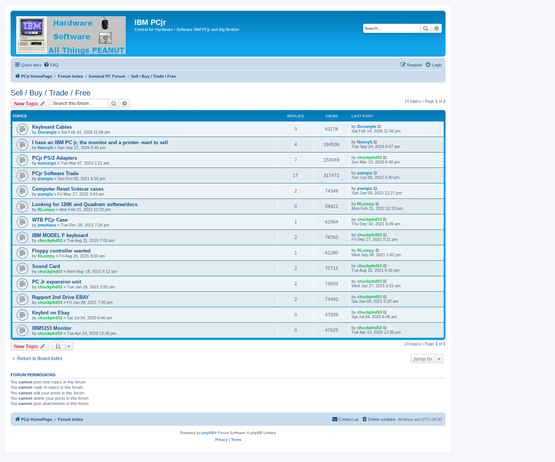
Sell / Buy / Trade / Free (51, 93)
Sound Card (46, 266)
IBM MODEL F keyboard (60, 235)
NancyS (45, 147)
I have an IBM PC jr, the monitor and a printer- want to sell (100, 142)
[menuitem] (51, 64)
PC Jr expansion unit (56, 282)
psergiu (45, 178)
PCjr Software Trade (55, 173)
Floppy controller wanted (61, 251)
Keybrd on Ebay (50, 313)
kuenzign (47, 163)
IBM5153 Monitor (51, 328)
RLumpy (46, 209)
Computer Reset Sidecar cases (67, 189)
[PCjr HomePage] (73, 33)
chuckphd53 (369, 157)
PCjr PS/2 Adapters (54, 158)
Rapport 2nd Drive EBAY (60, 297)
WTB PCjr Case (50, 220)
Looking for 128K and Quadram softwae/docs (84, 204)
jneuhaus (47, 225)
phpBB (208, 433)
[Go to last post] (379, 126)
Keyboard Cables (52, 127)
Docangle (47, 132)
